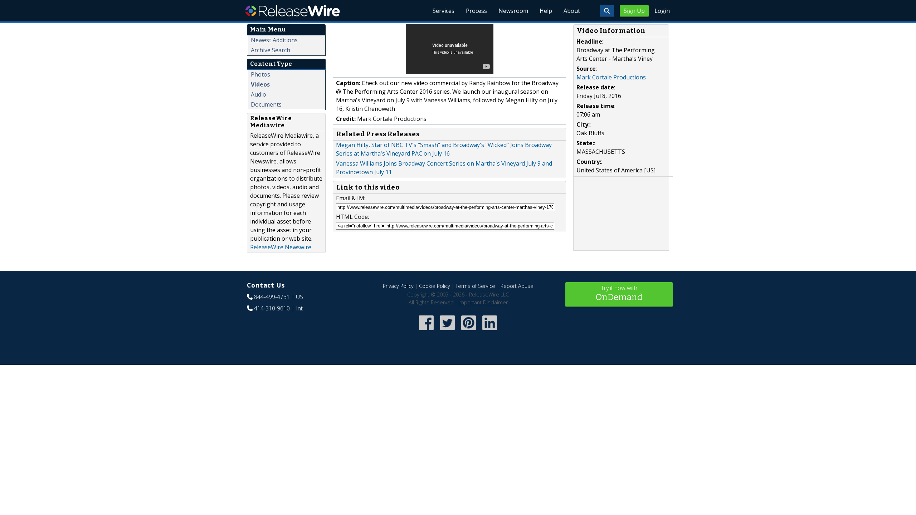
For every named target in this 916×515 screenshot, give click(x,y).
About (572, 11)
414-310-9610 (272, 308)
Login (662, 11)
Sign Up (634, 11)
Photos (260, 74)
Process (476, 11)
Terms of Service (475, 286)
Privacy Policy (398, 286)
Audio (258, 94)
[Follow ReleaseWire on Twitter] (447, 330)
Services (443, 11)
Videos (260, 84)
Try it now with (619, 293)
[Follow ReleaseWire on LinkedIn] (490, 330)
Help (546, 11)
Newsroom (513, 11)
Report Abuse (517, 286)
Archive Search (270, 50)
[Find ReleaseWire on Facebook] (426, 330)
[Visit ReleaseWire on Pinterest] (468, 330)
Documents (266, 104)
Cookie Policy (434, 286)
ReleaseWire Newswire (280, 247)
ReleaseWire (292, 11)
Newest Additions (274, 40)
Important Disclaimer (483, 302)
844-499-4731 (272, 297)
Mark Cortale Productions (611, 77)
